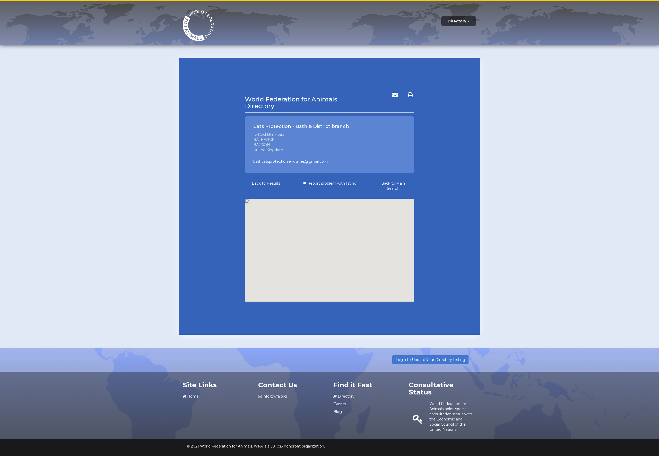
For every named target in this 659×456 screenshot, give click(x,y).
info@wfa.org (274, 396)
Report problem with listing (331, 183)
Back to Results (266, 183)
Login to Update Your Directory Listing (430, 359)
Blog (337, 411)
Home (192, 396)
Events (339, 404)
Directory (457, 21)
